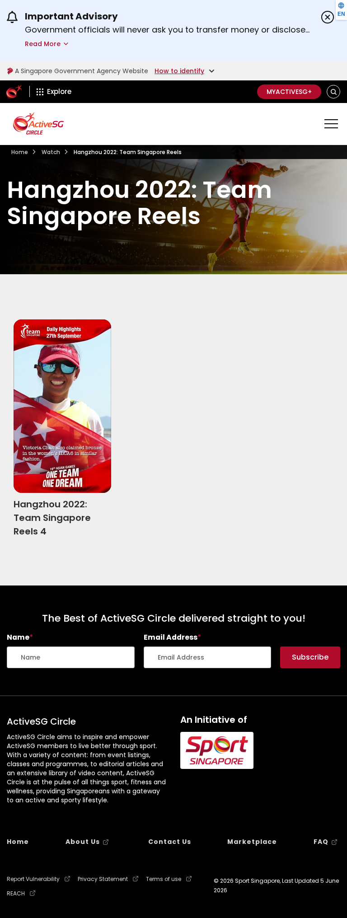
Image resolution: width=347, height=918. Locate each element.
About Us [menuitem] (83, 841)
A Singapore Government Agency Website (81, 71)
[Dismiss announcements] (327, 17)
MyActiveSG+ (289, 91)
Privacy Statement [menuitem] (103, 879)
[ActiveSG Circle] (38, 123)
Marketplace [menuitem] (252, 841)
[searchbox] (71, 657)
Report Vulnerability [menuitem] (33, 879)
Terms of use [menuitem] (163, 879)
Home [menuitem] (18, 841)
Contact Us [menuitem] (169, 841)
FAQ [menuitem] (321, 841)
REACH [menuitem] (16, 893)
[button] (334, 92)
